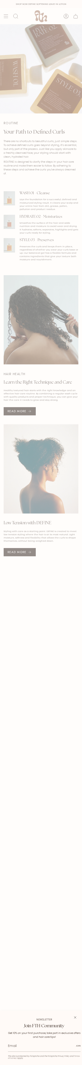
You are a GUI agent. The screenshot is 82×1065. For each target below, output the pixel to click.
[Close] (75, 1017)
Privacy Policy (63, 1056)
